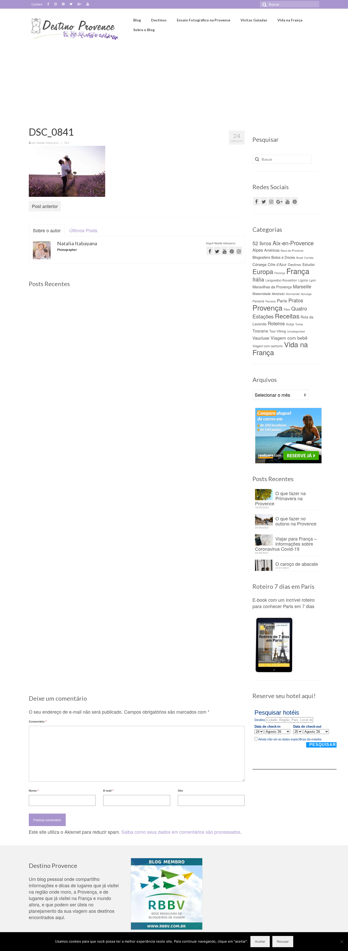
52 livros (261, 243)
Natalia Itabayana (47, 142)
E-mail (108, 790)
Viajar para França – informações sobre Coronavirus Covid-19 (286, 543)
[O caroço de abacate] (137, 460)
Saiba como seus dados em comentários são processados (181, 831)
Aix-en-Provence (293, 243)
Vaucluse (260, 338)
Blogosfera (261, 257)
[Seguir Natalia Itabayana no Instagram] (239, 251)
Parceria (270, 301)
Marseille (302, 286)
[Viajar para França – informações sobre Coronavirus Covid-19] (63, 460)
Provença (267, 307)
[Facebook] (48, 4)
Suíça (290, 324)
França (297, 270)
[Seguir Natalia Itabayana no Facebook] (210, 251)
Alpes (257, 250)
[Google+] (79, 4)
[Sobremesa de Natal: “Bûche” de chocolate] (210, 460)
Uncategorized (296, 331)
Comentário (37, 721)
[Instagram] (55, 4)
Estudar (308, 264)
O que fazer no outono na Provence (295, 520)
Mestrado (278, 293)
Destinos (294, 264)
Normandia (293, 294)
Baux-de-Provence (292, 250)
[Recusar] (341, 941)
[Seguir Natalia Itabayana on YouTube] (224, 251)
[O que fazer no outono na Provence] (210, 328)
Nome (33, 790)
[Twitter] (71, 4)
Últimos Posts (83, 230)
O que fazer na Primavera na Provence (280, 498)
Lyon (312, 280)
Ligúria (303, 280)
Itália (258, 279)
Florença (279, 273)
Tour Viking (277, 331)
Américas (271, 250)
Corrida (308, 258)
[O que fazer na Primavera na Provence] (137, 328)
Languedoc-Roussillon (281, 280)
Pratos (295, 300)
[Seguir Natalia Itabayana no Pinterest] (232, 251)
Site (180, 790)
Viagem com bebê (289, 338)
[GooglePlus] (279, 201)
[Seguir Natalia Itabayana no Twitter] (217, 251)
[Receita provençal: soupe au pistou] (137, 592)
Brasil (299, 258)
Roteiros (276, 323)
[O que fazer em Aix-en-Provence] (63, 328)
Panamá (258, 301)
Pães (287, 309)
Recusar (283, 941)
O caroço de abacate (296, 563)
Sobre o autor (47, 230)
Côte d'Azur (277, 264)
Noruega (306, 294)
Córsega (259, 264)
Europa (262, 271)
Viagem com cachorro (267, 346)
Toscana (260, 330)
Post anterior (45, 206)
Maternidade (261, 293)
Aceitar (260, 941)
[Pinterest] (63, 4)
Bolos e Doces (283, 257)
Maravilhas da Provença (272, 286)
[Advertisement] (174, 81)
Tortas (299, 324)
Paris (282, 300)
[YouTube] (287, 201)
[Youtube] (87, 4)
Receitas (287, 315)
